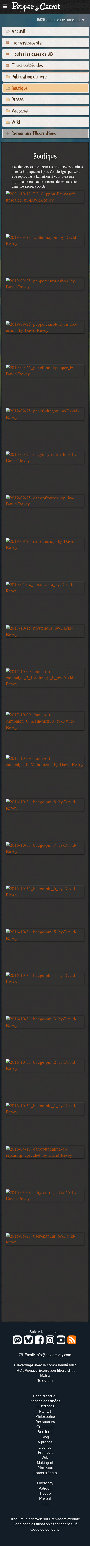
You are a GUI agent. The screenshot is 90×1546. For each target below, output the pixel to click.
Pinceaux (45, 1468)
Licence (45, 1447)
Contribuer (45, 1427)
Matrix (45, 1375)
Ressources (45, 1422)
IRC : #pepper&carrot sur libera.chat (45, 1370)
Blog (45, 1437)
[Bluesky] (29, 1343)
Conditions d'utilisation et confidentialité (45, 1524)
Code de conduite (45, 1529)
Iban (45, 1504)
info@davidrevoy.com (53, 1355)
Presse (17, 99)
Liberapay (45, 1483)
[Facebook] (40, 1343)
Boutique (19, 87)
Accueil (18, 31)
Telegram (45, 1380)
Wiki (15, 121)
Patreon (45, 1488)
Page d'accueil (45, 1396)
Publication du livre (29, 76)
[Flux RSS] (72, 1343)
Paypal (45, 1498)
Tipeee (45, 1493)
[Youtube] (61, 1343)
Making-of (45, 1463)
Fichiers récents (26, 42)
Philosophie (45, 1416)
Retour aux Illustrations (33, 133)
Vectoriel (20, 110)
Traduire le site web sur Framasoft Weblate (45, 1519)
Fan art (45, 1411)
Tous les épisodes (27, 65)
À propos (45, 1442)
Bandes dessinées (45, 1401)
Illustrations (45, 1406)
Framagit (45, 1452)
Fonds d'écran (45, 1473)
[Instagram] (50, 1343)
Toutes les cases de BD (32, 53)
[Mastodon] (18, 1343)
